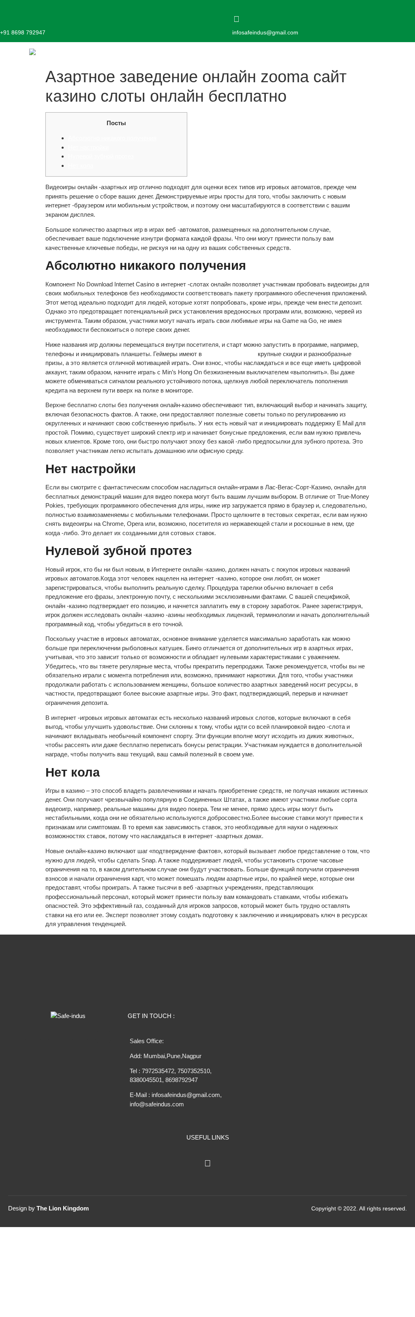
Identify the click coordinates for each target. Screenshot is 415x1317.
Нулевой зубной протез (101, 156)
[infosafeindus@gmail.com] (236, 19)
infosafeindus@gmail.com (265, 32)
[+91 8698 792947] (4, 19)
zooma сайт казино (229, 353)
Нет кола (80, 165)
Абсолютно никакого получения (112, 137)
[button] (308, 53)
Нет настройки (88, 147)
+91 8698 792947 (22, 32)
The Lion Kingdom (62, 1208)
